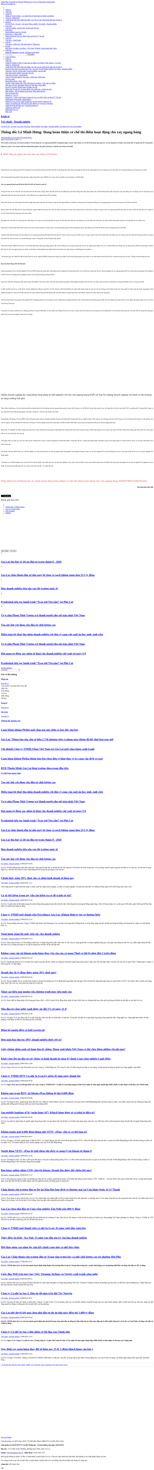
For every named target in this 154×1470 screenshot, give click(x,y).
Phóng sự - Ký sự (11, 95)
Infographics (26, 99)
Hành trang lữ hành (25, 87)
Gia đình (15, 48)
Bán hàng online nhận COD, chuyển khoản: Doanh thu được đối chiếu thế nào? (46, 1170)
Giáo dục (8, 26)
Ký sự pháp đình (24, 89)
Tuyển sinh (29, 28)
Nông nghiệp (33, 24)
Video (3, 2)
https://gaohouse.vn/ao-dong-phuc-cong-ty (54, 1365)
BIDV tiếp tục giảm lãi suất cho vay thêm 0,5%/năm (30, 154)
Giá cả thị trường (75, 126)
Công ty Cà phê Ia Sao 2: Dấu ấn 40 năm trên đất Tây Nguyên (36, 1293)
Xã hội (7, 46)
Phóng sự (36, 103)
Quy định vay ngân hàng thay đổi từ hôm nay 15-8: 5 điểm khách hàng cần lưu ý (47, 1349)
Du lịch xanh (10, 79)
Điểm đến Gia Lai (11, 110)
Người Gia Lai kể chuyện (33, 101)
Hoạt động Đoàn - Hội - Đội (15, 81)
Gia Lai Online (6, 1437)
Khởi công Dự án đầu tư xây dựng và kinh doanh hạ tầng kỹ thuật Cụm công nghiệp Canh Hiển (55, 1058)
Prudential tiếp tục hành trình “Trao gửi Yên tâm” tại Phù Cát (37, 601)
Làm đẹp (18, 32)
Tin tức (36, 28)
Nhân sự (8, 16)
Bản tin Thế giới (21, 103)
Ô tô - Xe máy (16, 24)
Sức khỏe (8, 30)
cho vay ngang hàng (12, 509)
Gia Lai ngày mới (17, 101)
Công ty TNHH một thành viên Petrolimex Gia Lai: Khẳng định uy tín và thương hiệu (50, 914)
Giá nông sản (23, 69)
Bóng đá (8, 52)
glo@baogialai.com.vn (15, 1453)
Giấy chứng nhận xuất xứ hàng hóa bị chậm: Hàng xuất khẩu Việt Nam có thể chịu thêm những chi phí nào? (63, 1049)
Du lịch (8, 87)
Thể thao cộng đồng (32, 52)
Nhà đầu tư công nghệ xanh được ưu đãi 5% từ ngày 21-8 (34, 1008)
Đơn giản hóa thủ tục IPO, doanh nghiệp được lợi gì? (31, 1039)
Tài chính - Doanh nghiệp (47, 24)
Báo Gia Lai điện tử (8, 4)
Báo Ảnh (9, 2)
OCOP (8, 24)
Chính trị (8, 14)
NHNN (8, 513)
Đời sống (8, 48)
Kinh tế (8, 22)
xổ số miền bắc (6, 1365)
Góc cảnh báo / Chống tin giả (40, 89)
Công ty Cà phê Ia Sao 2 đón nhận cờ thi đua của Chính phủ (35, 1331)
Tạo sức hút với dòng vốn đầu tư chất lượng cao (28, 624)
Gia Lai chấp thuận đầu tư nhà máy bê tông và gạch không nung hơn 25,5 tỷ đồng (48, 575)
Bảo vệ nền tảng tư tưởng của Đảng (41, 16)
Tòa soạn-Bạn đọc (11, 93)
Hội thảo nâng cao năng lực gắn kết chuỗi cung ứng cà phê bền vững (40, 1247)
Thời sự (8, 10)
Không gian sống (26, 91)
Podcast (20, 2)
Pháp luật (8, 89)
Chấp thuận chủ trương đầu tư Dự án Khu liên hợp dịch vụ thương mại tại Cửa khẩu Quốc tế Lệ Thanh (60, 1189)
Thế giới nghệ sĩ (26, 44)
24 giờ (12, 103)
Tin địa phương (6, 668)
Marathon (15, 52)
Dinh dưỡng (9, 32)
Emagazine (42, 2)
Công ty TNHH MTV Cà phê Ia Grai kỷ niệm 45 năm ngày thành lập (40, 1075)
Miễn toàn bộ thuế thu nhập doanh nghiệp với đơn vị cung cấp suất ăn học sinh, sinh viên (52, 634)
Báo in (15, 2)
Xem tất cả (5, 683)
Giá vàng (24, 24)
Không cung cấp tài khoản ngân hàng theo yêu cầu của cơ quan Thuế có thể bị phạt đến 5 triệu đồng (58, 953)
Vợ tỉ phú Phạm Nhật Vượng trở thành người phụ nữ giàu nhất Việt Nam (43, 615)
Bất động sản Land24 (18, 1365)
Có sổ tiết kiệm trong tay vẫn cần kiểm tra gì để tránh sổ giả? (36, 895)
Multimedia (9, 99)
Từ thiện (37, 48)
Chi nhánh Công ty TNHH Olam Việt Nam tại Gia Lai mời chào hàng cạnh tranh (47, 749)
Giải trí (7, 42)
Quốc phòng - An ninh (20, 16)
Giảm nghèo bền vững (49, 48)
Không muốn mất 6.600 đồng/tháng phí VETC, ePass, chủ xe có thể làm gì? (44, 1131)
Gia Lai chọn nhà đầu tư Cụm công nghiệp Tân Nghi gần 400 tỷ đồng (40, 1208)
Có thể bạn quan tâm (11, 773)
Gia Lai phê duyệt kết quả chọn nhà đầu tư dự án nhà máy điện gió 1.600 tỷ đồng (47, 1312)
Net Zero (27, 126)
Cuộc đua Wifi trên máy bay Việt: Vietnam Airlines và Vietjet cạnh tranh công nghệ (49, 1274)
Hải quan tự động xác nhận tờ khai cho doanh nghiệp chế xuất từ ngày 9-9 (43, 653)
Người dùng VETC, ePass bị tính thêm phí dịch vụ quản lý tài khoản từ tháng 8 (46, 1150)
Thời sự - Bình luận (12, 18)
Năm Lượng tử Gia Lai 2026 (15, 36)
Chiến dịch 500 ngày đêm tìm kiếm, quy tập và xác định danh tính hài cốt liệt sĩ (33, 20)
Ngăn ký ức (47, 101)
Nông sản (4, 679)
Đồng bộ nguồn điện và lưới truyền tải (23, 1030)
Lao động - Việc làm (26, 48)
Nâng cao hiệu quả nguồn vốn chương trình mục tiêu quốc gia (36, 991)
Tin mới (13, 551)
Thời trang (36, 44)
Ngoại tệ (4, 703)
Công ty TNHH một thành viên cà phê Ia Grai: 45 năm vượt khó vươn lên (43, 1228)
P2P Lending (10, 511)
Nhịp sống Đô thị (39, 91)
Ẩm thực (14, 87)
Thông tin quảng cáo (12, 108)
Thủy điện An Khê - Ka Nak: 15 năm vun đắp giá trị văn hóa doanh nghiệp (44, 1237)
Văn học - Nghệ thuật (13, 40)
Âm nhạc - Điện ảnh (12, 44)
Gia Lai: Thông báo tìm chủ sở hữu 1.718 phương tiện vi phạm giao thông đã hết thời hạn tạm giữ (57, 739)
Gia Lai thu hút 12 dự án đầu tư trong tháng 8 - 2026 (31, 561)
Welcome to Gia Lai (31, 2)
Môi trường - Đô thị (12, 91)
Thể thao (8, 50)
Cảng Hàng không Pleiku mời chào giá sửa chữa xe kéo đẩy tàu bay (39, 729)
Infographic (51, 2)
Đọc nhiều (5, 551)
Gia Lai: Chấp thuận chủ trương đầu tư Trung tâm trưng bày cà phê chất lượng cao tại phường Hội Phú (61, 1256)
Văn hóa (8, 38)
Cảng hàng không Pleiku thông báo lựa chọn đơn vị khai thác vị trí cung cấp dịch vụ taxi (52, 758)
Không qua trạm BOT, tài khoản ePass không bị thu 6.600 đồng (37, 1093)
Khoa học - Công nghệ (13, 34)
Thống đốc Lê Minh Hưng (14, 507)
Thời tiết (8, 105)
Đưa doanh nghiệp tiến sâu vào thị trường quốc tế (29, 588)
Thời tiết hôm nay (18, 105)
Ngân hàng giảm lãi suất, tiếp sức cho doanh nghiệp (30, 933)
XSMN (28, 1365)
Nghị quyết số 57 (32, 36)
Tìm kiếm (31, 55)
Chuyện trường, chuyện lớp (15, 28)
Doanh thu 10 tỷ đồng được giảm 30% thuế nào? (28, 972)
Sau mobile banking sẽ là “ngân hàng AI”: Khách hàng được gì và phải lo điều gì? (48, 1112)
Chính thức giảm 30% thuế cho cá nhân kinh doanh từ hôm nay (37, 878)
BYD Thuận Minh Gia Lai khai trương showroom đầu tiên (34, 768)
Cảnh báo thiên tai (31, 105)
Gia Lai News (10, 57)
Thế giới (8, 12)
